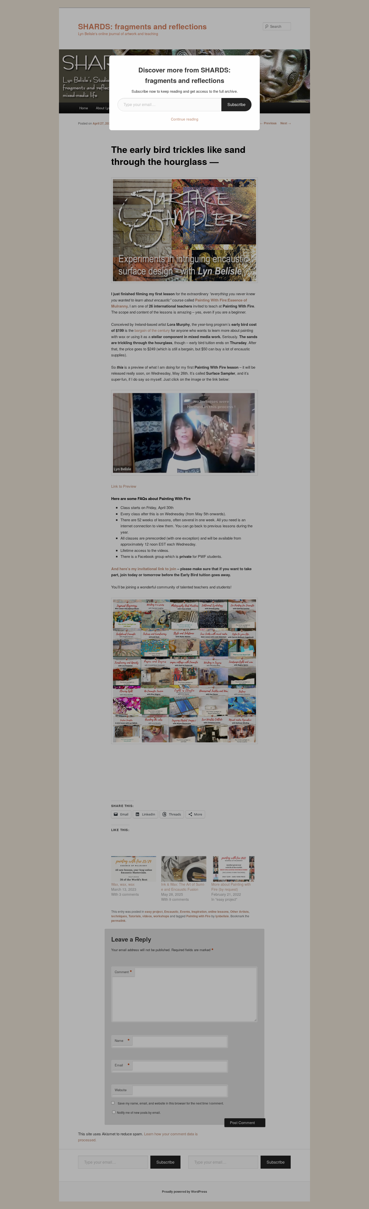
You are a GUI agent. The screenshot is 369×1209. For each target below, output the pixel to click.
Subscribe (236, 104)
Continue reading (184, 119)
